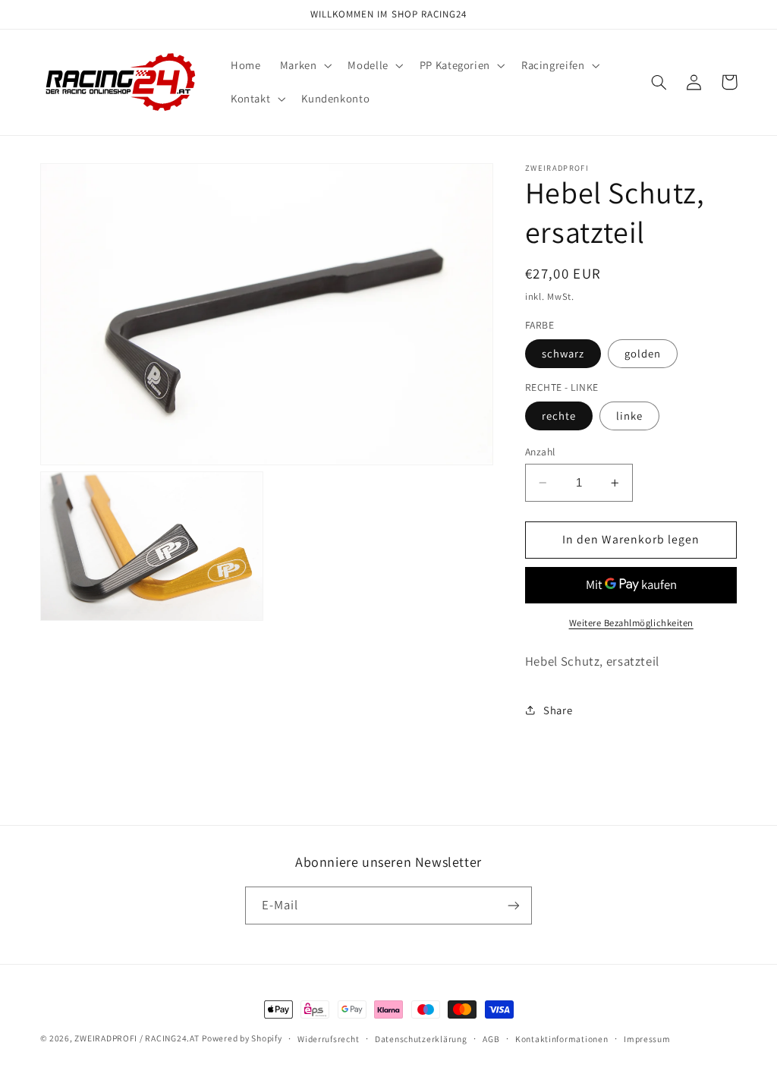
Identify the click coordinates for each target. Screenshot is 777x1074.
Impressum (647, 1038)
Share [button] (557, 710)
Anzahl (540, 451)
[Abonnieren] (513, 905)
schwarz (563, 353)
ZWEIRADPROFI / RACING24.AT (136, 1038)
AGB (491, 1038)
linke (629, 415)
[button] (304, 65)
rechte (559, 415)
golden (642, 353)
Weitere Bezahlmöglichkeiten (631, 622)
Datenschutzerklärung (421, 1038)
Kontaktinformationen (562, 1038)
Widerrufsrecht (328, 1038)
